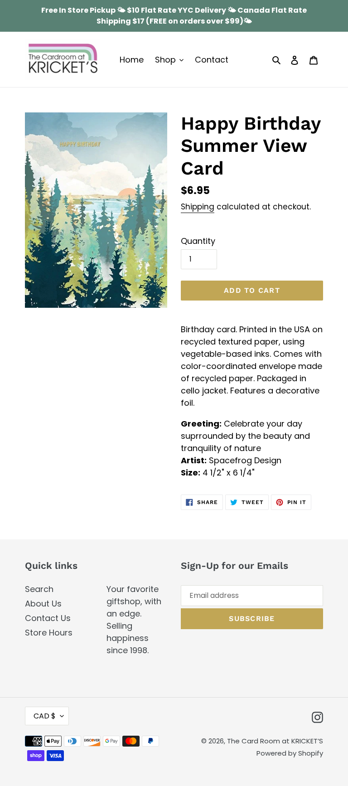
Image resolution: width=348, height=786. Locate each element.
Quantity (198, 241)
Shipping (197, 206)
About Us (43, 603)
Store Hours (48, 632)
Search (39, 589)
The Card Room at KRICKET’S (275, 741)
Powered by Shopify (289, 753)
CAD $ (45, 716)
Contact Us (48, 618)
